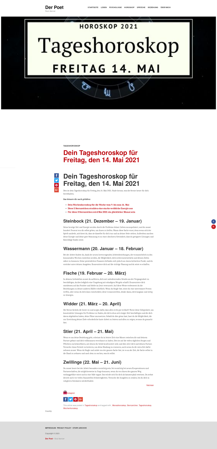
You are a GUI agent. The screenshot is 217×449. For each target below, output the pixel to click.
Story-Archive (80, 428)
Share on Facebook (56, 175)
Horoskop (129, 7)
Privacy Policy (64, 428)
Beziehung (153, 7)
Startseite (93, 7)
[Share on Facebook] (213, 221)
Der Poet (54, 7)
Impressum (50, 428)
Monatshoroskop (119, 405)
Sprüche (141, 7)
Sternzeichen (132, 405)
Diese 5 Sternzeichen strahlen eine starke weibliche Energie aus (100, 208)
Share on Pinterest (56, 185)
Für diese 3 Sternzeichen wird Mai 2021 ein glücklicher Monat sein (101, 212)
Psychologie (115, 7)
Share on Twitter (56, 180)
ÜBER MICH (166, 7)
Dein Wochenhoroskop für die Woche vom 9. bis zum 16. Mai (98, 205)
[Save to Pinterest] (213, 226)
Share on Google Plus (56, 190)
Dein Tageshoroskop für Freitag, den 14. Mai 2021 (101, 156)
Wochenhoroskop (70, 408)
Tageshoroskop (71, 145)
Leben (104, 7)
